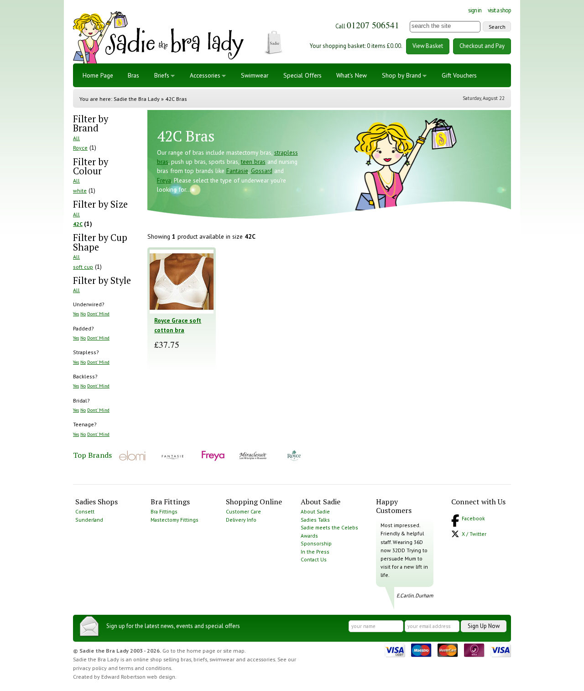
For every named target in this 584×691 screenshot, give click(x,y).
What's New (351, 75)
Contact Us (314, 559)
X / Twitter (474, 533)
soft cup (83, 266)
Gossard (261, 171)
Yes (76, 313)
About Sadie (315, 511)
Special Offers (302, 75)
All (76, 138)
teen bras (253, 161)
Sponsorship (316, 543)
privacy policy (90, 668)
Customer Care (243, 511)
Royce (80, 147)
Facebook (473, 518)
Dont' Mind (98, 313)
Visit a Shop (499, 10)
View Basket (427, 46)
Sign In (474, 10)
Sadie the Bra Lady (137, 98)
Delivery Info (241, 519)
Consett (84, 511)
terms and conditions (145, 668)
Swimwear (254, 75)
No (83, 313)
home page (201, 650)
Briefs (161, 75)
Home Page (98, 75)
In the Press (315, 551)
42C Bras (176, 98)
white (80, 190)
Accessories (205, 75)
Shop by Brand (401, 75)
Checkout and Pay (482, 46)
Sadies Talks (315, 519)
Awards (309, 535)
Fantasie (237, 171)
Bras (133, 75)
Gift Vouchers (459, 75)
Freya (164, 180)
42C (78, 223)
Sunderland (89, 519)
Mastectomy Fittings (174, 519)
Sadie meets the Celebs (329, 527)
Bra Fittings (164, 511)
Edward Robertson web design (138, 676)
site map (234, 650)
